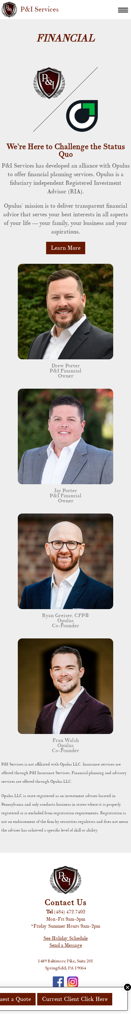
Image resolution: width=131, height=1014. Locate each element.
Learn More (65, 248)
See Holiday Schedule (65, 938)
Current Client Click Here (74, 999)
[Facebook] (58, 982)
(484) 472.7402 (69, 912)
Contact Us (65, 902)
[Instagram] (72, 982)
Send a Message (65, 945)
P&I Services (39, 9)
